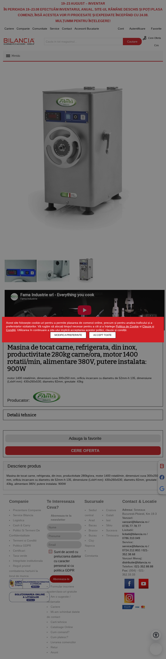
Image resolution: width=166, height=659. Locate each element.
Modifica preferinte (68, 335)
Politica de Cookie (127, 326)
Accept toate (102, 335)
